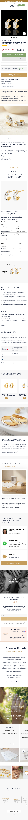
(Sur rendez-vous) (16, 799)
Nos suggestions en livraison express (11, 70)
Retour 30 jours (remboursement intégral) (11, 79)
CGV (13, 788)
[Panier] (26, 5)
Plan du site (18, 788)
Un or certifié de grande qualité (8, 239)
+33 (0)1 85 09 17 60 (14, 557)
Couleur (3, 227)
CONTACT (9, 788)
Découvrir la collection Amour (9, 452)
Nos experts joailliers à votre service (19, 100)
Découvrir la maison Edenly (12, 682)
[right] (24, 33)
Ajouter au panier (15, 74)
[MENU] (2, 4)
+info (22, 623)
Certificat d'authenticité (7, 83)
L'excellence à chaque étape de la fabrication (12, 218)
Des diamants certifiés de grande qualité (10, 255)
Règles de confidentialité (14, 791)
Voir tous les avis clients (6, 363)
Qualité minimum (6, 231)
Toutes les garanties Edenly (8, 86)
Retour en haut (14, 811)
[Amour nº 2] (14, 23)
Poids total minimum (7, 249)
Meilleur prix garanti (6, 81)
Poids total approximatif (4, 234)
